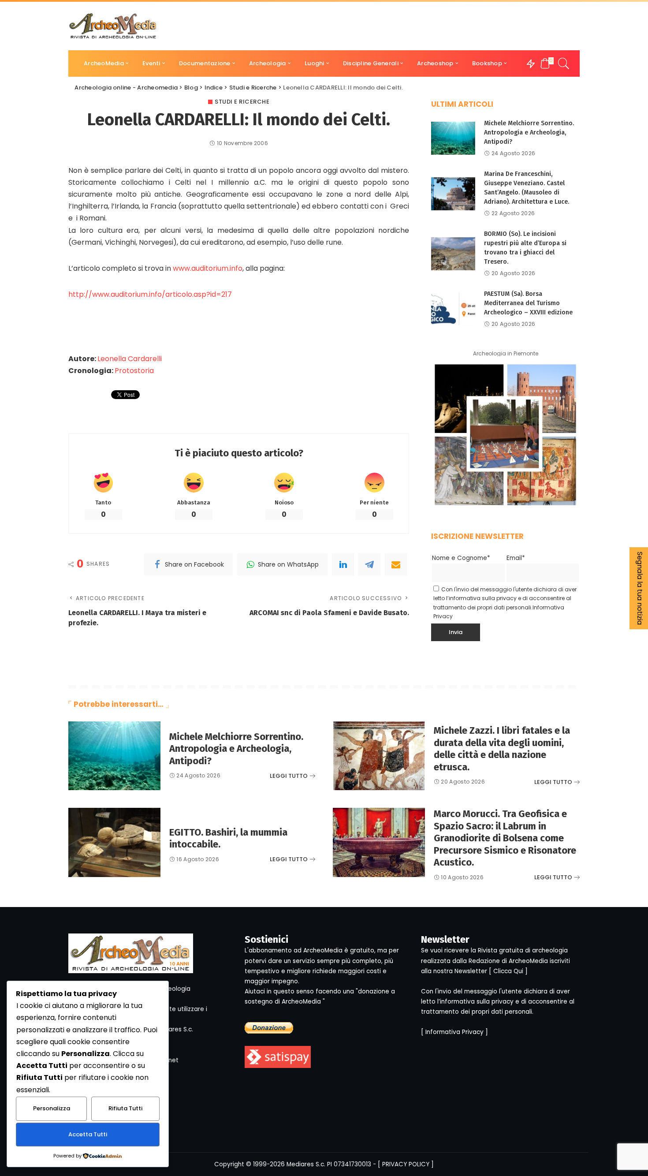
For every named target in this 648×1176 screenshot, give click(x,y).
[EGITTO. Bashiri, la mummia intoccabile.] (114, 842)
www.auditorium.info (207, 268)
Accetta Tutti (87, 1134)
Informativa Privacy (454, 1032)
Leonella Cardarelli (129, 359)
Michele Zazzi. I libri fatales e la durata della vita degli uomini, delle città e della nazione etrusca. (502, 748)
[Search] (564, 63)
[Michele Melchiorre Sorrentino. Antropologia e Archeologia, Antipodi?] (453, 138)
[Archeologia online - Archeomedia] (112, 26)
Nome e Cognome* (461, 558)
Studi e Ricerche (242, 102)
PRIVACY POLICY (405, 1164)
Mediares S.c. (306, 1164)
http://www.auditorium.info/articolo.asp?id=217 (150, 294)
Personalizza (51, 1108)
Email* (515, 558)
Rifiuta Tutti (125, 1108)
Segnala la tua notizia (640, 588)
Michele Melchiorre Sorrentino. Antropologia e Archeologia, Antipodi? (529, 132)
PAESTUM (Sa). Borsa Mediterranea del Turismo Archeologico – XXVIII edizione (528, 303)
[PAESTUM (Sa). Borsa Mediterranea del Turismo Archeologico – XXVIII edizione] (453, 308)
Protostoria (134, 371)
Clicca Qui (508, 971)
